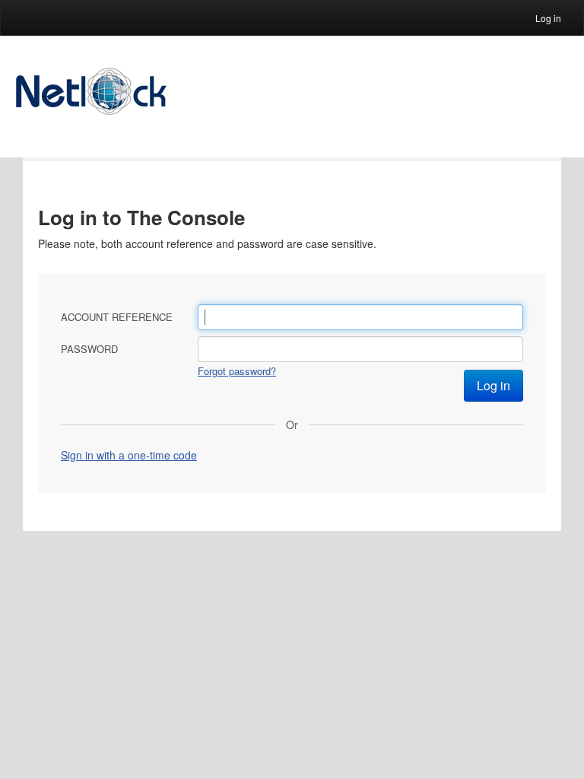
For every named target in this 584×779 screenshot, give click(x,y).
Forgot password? (237, 371)
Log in (548, 17)
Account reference (117, 317)
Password (89, 349)
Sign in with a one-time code (129, 455)
